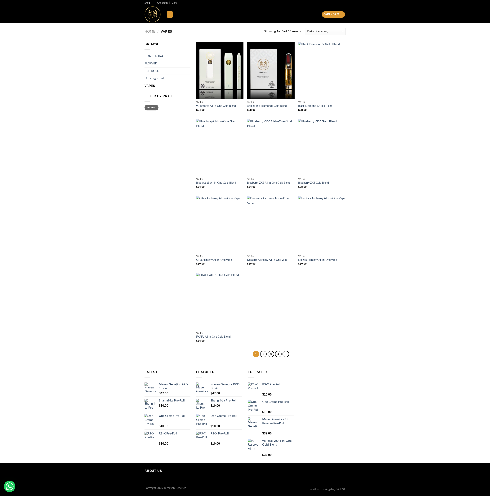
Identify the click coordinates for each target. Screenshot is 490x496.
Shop (147, 3)
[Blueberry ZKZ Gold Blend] (321, 147)
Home (150, 31)
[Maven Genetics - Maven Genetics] (153, 14)
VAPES (150, 85)
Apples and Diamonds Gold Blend (267, 105)
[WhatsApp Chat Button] (9, 486)
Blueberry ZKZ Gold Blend (313, 182)
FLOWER (151, 63)
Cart (174, 3)
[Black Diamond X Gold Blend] (321, 70)
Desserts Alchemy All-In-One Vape (267, 259)
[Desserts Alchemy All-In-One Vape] (270, 224)
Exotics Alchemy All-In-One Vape (317, 259)
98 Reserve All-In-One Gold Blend (216, 105)
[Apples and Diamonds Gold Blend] (270, 70)
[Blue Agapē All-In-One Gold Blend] (219, 147)
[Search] (170, 14)
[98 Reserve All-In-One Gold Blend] (219, 70)
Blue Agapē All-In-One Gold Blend (216, 182)
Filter (151, 107)
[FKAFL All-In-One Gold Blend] (219, 301)
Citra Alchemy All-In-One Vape (214, 259)
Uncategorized (154, 78)
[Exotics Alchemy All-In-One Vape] (321, 224)
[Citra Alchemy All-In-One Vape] (219, 224)
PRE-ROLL (152, 70)
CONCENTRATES (156, 56)
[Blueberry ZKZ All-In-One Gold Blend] (270, 147)
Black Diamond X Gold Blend (315, 105)
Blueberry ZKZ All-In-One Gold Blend (269, 182)
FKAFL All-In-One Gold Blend (213, 336)
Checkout (162, 3)
